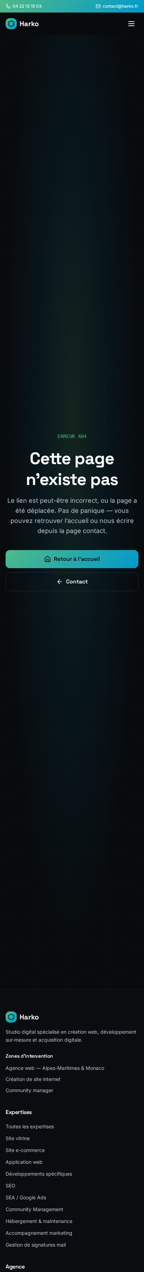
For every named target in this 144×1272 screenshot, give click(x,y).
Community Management (34, 1209)
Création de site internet (33, 1079)
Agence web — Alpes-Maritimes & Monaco (55, 1068)
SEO (10, 1185)
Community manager (29, 1090)
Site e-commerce (25, 1150)
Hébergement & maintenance (39, 1221)
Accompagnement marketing (39, 1233)
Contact (77, 581)
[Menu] (131, 24)
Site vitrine (18, 1138)
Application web (24, 1162)
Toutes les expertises (30, 1126)
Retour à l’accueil (77, 559)
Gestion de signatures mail (36, 1245)
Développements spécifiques (39, 1174)
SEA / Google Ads (26, 1197)
